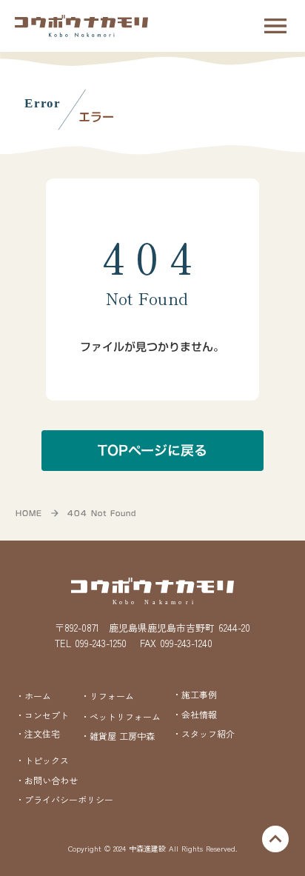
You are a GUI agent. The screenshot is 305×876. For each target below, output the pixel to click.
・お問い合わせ (47, 780)
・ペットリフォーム (121, 716)
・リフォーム (107, 695)
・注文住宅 (38, 734)
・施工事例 (194, 695)
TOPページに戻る (152, 451)
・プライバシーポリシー (64, 800)
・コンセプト (42, 715)
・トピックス (42, 760)
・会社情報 (194, 714)
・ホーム (33, 695)
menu (275, 26)
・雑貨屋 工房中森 (118, 736)
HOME (29, 513)
